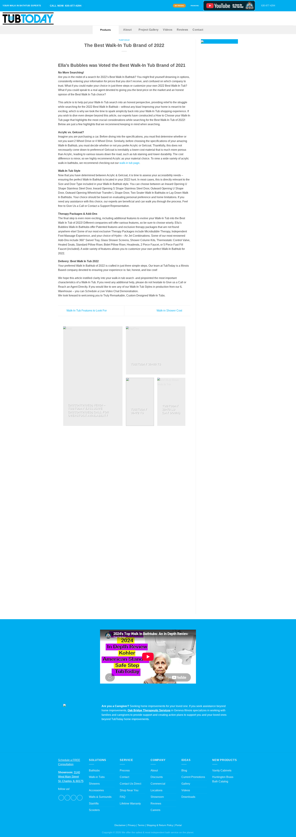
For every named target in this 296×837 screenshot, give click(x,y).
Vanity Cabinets (221, 770)
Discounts (157, 777)
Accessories (96, 790)
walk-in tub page (129, 162)
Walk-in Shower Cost (170, 310)
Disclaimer (120, 825)
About (127, 29)
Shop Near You (129, 790)
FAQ (122, 796)
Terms (141, 825)
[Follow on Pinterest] (288, 5)
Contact (198, 29)
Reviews (182, 29)
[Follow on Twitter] (73, 798)
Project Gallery (148, 29)
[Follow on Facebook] (279, 5)
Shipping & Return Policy (159, 825)
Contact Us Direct (130, 783)
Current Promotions (193, 777)
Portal (178, 825)
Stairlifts (94, 803)
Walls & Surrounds (100, 796)
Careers (155, 810)
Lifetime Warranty (130, 803)
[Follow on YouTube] (292, 5)
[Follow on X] (285, 5)
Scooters (94, 810)
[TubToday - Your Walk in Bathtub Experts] (28, 18)
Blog (184, 770)
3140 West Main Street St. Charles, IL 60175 (70, 777)
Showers (94, 783)
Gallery (185, 783)
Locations (156, 790)
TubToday (124, 40)
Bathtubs (94, 770)
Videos (167, 29)
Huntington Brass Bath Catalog (222, 779)
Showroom (157, 796)
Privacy (132, 825)
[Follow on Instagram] (282, 5)
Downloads (188, 796)
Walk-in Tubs (97, 777)
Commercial (158, 783)
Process (125, 770)
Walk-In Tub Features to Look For (86, 310)
